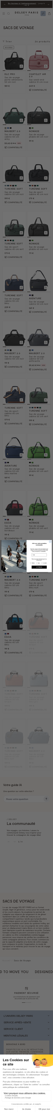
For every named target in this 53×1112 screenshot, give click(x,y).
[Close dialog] (50, 541)
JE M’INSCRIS (39, 567)
